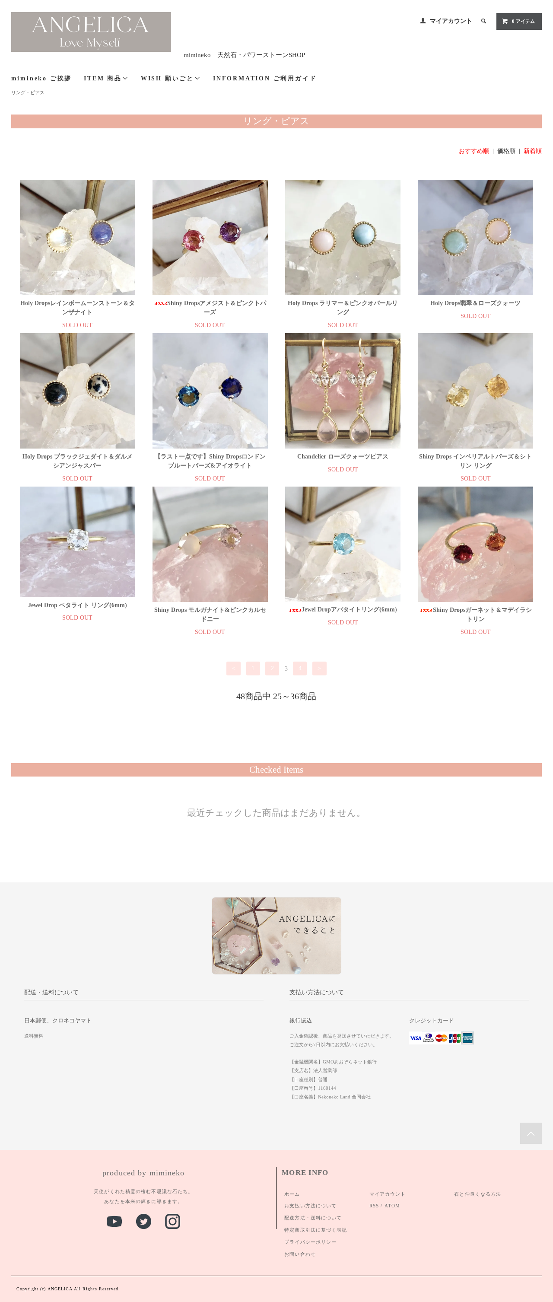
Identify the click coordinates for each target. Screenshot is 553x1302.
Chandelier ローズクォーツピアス (342, 456)
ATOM (392, 1205)
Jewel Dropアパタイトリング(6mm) (349, 609)
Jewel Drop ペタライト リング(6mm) (77, 605)
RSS (374, 1205)
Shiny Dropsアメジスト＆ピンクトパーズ (216, 307)
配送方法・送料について (313, 1217)
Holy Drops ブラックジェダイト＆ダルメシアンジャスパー (77, 461)
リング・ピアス (27, 92)
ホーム (292, 1194)
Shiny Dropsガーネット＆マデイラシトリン (482, 614)
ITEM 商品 (103, 78)
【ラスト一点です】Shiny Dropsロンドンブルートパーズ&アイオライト (210, 461)
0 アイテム (523, 21)
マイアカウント (451, 21)
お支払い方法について (310, 1205)
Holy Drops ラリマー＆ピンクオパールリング (343, 307)
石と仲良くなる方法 (477, 1194)
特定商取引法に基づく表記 (315, 1229)
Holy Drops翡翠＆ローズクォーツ (475, 303)
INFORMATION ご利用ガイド (265, 78)
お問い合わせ (300, 1254)
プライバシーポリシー (310, 1242)
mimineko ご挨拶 (41, 78)
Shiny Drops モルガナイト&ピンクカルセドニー (210, 614)
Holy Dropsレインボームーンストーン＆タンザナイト (77, 307)
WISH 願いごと (167, 78)
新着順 (533, 151)
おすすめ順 (474, 151)
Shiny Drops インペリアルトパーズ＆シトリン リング (475, 461)
